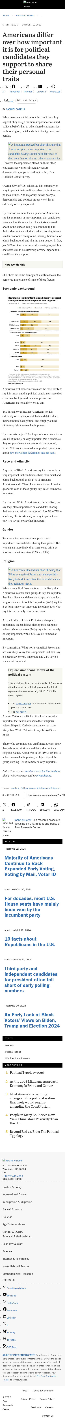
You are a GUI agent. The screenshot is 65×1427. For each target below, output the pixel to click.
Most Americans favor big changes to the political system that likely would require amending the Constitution (32, 1100)
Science (7, 1251)
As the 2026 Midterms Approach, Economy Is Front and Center (34, 1083)
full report (21, 711)
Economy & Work (13, 1243)
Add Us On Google (26, 100)
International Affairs (15, 1194)
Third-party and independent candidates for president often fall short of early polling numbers (31, 979)
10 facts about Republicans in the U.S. (30, 941)
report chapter (23, 703)
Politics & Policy (12, 1187)
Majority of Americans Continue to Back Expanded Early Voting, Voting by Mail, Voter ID (30, 866)
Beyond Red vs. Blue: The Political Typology (34, 1133)
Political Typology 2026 (27, 1072)
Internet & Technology (16, 1258)
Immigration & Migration (17, 1202)
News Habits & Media (16, 1266)
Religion (7, 1217)
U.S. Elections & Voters (48, 787)
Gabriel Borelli (15, 109)
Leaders (15, 787)
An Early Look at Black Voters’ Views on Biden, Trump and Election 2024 (32, 1020)
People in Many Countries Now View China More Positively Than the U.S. (34, 1119)
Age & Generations (14, 1224)
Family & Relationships (17, 1236)
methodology (43, 775)
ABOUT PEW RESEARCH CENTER (19, 1355)
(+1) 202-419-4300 (13, 1176)
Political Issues (28, 787)
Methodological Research (18, 1273)
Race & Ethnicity (13, 1209)
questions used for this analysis (42, 771)
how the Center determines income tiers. (32, 452)
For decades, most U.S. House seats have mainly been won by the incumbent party (32, 906)
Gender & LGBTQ (13, 1231)
